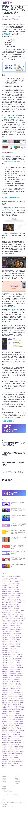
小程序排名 (5, 662)
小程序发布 (18, 635)
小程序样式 (5, 669)
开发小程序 (16, 706)
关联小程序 (10, 601)
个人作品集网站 (13, 310)
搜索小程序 (11, 715)
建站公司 (10, 694)
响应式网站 (11, 612)
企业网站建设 (5, 595)
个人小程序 (11, 585)
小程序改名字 (12, 666)
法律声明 (4, 781)
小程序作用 (12, 627)
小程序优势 (12, 625)
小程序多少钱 (18, 641)
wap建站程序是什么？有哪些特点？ (13, 463)
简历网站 (21, 736)
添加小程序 (5, 727)
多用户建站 (5, 618)
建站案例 (16, 698)
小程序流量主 (12, 673)
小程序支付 (5, 666)
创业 (3, 602)
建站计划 (10, 704)
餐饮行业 (16, 765)
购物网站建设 (5, 759)
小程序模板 (5, 671)
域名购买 (4, 616)
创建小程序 (5, 604)
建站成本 (4, 696)
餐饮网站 (11, 765)
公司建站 (4, 601)
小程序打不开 (12, 658)
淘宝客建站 (18, 725)
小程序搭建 (18, 664)
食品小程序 (17, 763)
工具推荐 (11, 692)
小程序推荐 (18, 662)
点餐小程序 (12, 727)
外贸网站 (22, 616)
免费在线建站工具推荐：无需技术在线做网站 (13, 444)
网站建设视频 (5, 744)
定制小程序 (22, 618)
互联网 (17, 587)
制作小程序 (12, 604)
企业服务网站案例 (15, 591)
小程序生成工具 (13, 675)
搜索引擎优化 (18, 715)
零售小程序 (15, 761)
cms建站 (21, 580)
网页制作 (4, 750)
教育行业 (21, 717)
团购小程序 (5, 576)
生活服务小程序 (6, 729)
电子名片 (4, 732)
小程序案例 (18, 669)
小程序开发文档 (14, 652)
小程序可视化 (12, 637)
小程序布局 (18, 645)
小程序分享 (12, 629)
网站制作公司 (17, 738)
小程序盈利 (5, 677)
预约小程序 (10, 763)
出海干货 (16, 601)
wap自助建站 (16, 582)
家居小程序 (22, 620)
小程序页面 (5, 690)
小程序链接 (12, 688)
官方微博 (4, 788)
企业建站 (18, 589)
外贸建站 (16, 616)
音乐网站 (4, 763)
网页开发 (4, 751)
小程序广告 (12, 646)
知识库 (16, 778)
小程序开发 (5, 648)
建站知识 (19, 16)
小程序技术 (19, 658)
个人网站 (4, 587)
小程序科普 (5, 681)
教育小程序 (10, 717)
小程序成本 (5, 658)
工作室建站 (5, 692)
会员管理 (18, 595)
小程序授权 (18, 660)
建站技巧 (10, 696)
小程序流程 (5, 673)
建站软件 (4, 706)
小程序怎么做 (12, 656)
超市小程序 (12, 759)
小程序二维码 (20, 622)
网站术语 (4, 746)
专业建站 (4, 585)
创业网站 (14, 602)
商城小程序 (18, 612)
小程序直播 (18, 677)
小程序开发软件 (6, 654)
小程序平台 (5, 646)
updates (4, 582)
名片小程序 (5, 610)
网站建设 (10, 740)
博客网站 (11, 608)
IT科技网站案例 (6, 578)
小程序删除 (11, 631)
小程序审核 (18, 643)
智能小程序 (16, 721)
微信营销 (4, 709)
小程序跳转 (5, 687)
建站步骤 (4, 700)
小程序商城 (12, 639)
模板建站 (21, 723)
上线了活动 (11, 583)
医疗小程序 (17, 606)
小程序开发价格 (13, 648)
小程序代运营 (19, 624)
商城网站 (4, 614)
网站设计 (10, 748)
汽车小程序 (11, 725)
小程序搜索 (11, 664)
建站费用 (20, 704)
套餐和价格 (17, 780)
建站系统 (16, 702)
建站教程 (4, 698)
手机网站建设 (18, 711)
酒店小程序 (5, 761)
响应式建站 (5, 612)
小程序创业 (5, 631)
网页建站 (17, 750)
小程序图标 (5, 641)
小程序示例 (10, 679)
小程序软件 (19, 687)
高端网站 (4, 767)
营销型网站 (20, 753)
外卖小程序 (10, 616)
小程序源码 (19, 673)
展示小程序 (11, 690)
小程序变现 (5, 637)
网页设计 (10, 751)
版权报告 (17, 727)
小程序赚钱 (19, 685)
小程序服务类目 (19, 667)
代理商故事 (5, 589)
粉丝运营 (4, 738)
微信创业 (4, 708)
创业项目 (19, 602)
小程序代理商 (12, 624)
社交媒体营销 (18, 732)
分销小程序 (22, 601)
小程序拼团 (11, 660)
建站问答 (10, 706)
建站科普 (4, 702)
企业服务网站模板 (6, 593)
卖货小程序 (5, 608)
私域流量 (4, 736)
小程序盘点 (11, 677)
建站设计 (15, 704)
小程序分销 (18, 629)
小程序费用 (12, 685)
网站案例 (10, 746)
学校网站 (11, 618)
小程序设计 (5, 685)
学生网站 (16, 618)
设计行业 (11, 757)
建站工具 (16, 19)
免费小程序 (12, 597)
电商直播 (11, 730)
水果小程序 (5, 725)
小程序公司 (5, 629)
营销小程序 (5, 755)
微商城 (9, 709)
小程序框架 (11, 669)
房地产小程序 (20, 709)
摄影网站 (4, 717)
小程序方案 (5, 667)
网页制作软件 (11, 750)
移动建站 (10, 736)
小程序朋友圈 (12, 667)
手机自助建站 (5, 713)
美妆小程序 (16, 751)
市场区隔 (16, 692)
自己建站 (4, 753)
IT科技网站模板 (14, 578)
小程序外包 (11, 641)
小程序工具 (12, 645)
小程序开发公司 (6, 650)
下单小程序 (17, 583)
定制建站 (4, 620)
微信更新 (22, 708)
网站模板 (16, 746)
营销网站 (17, 755)
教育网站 (16, 717)
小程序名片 (19, 637)
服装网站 (11, 723)
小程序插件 (5, 664)
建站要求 (4, 704)
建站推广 (21, 696)
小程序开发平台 (6, 652)
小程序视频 (11, 683)
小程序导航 (5, 645)
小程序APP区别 (6, 622)
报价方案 (12, 713)
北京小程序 (11, 606)
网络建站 (16, 748)
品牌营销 (22, 610)
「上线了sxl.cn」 (11, 210)
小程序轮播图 (12, 687)
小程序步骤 (12, 671)
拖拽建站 (17, 713)
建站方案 (10, 698)
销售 (10, 761)
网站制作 (10, 738)
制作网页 (17, 604)
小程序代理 (5, 624)
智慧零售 (4, 721)
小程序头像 (5, 643)
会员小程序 (12, 595)
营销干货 (11, 755)
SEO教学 (9, 580)
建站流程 (10, 700)
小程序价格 (5, 625)
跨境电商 (18, 759)
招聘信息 (4, 778)
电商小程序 (5, 730)
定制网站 (10, 620)
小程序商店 (18, 639)
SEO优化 (4, 580)
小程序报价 (5, 660)
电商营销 (22, 730)
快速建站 (14, 709)
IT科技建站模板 (17, 576)
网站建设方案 (13, 742)
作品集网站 (5, 597)
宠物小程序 (16, 620)
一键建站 (4, 583)
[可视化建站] (14, 224)
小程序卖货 (11, 635)
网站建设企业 (17, 740)
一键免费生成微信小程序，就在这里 (13, 453)
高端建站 (22, 765)
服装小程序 (5, 723)
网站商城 (4, 740)
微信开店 (16, 708)
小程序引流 (19, 654)
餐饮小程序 (5, 765)
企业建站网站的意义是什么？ (13, 472)
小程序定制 (12, 643)
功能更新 (4, 606)
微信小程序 (11, 708)
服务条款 (4, 780)
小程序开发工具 (14, 650)
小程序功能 (14, 633)
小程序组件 (12, 681)
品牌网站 (16, 610)
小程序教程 (19, 666)
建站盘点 (16, 700)
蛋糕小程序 (5, 757)
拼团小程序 (5, 715)
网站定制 (17, 783)
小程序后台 (5, 639)
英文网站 (14, 753)
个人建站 (17, 585)
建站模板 (21, 698)
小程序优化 (18, 625)
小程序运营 (5, 688)
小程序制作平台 (6, 633)
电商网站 (17, 730)
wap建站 (10, 582)
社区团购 (10, 734)
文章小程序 (5, 719)
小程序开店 (13, 654)
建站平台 (22, 694)
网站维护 (21, 746)
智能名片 (10, 721)
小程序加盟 (20, 633)
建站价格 (4, 694)
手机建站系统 (11, 711)
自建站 (9, 753)
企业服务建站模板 (6, 591)
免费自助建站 (11, 599)
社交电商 (4, 734)
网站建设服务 (20, 742)
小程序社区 (17, 679)
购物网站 (16, 757)
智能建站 (22, 721)
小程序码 (4, 679)
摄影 (23, 715)
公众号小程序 (18, 599)
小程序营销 (18, 681)
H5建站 (11, 576)
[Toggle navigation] (24, 2)
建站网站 (21, 702)
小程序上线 (13, 622)
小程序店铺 (18, 646)
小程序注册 (18, 671)
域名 (22, 614)
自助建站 (22, 751)
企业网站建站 (20, 593)
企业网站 (13, 593)
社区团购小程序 (17, 734)
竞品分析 (16, 736)
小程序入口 (18, 627)
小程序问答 (18, 688)
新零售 (10, 719)
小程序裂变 (5, 683)
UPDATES (16, 580)
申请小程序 (19, 729)
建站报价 (16, 696)
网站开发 (12, 744)
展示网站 (17, 690)
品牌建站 (11, 610)
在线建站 (17, 614)
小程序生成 (5, 675)
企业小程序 (12, 589)
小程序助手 (5, 635)
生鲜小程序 (13, 729)
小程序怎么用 (19, 656)
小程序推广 (12, 662)
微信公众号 (22, 706)
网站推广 (17, 744)
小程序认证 (18, 683)
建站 (21, 692)
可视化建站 (5, 19)
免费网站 (4, 599)
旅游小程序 (16, 719)
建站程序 (10, 702)
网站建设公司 (5, 742)
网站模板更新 (7, 480)
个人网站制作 (11, 587)
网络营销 (21, 748)
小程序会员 (5, 627)
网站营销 (4, 748)
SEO (20, 578)
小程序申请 (20, 675)
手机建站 (4, 711)
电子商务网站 (11, 732)
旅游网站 (21, 719)
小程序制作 (18, 631)
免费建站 (18, 597)
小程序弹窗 (5, 656)
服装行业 (16, 723)
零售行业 (20, 761)
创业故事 (8, 602)
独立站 (10, 19)
